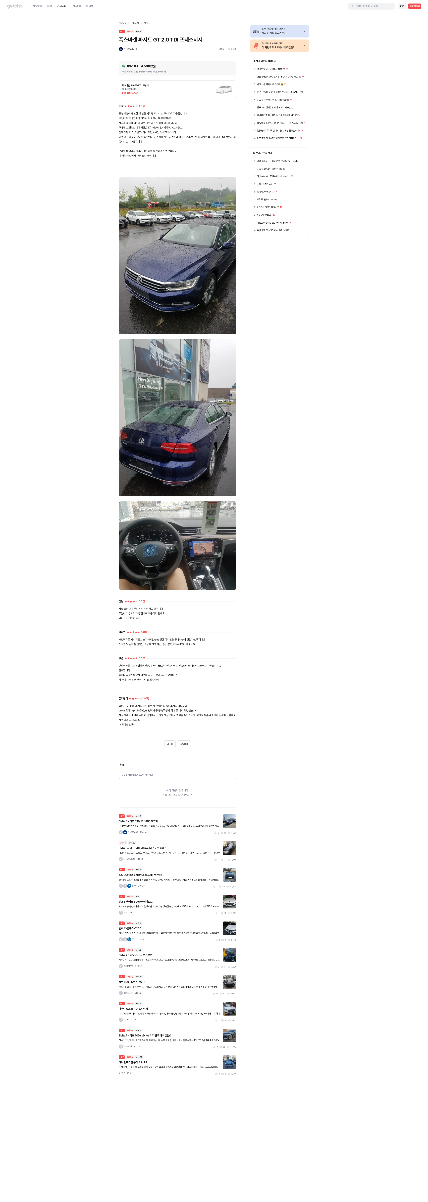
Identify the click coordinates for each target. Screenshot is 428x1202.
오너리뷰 (76, 6)
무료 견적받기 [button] (415, 6)
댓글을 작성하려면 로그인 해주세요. (137, 775)
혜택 (49, 6)
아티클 (89, 6)
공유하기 (184, 744)
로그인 (402, 6)
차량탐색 (37, 6)
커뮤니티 (61, 6)
